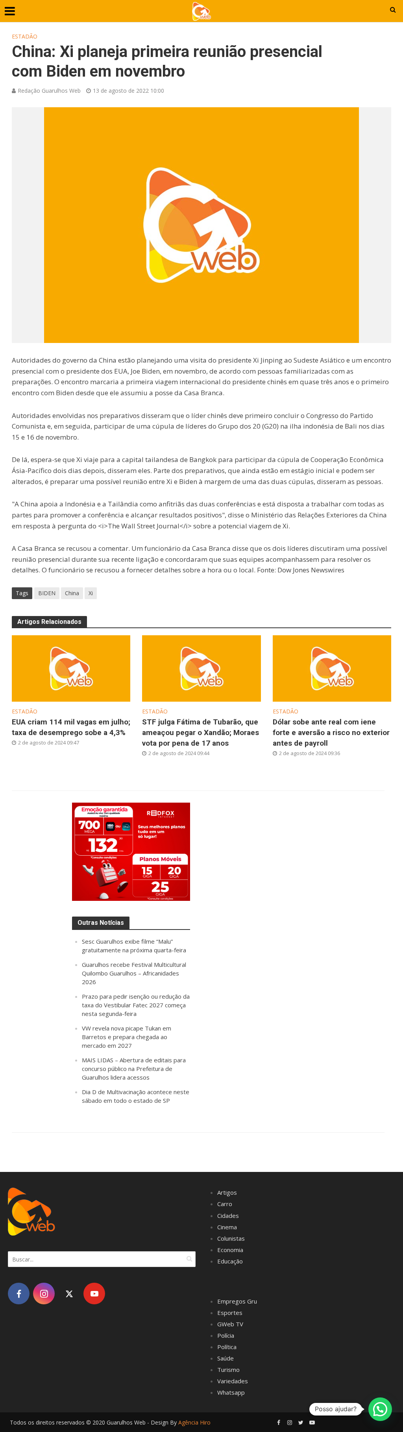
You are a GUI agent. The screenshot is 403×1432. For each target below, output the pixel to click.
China (72, 593)
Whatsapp (231, 1392)
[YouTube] (94, 1293)
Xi (91, 593)
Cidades (228, 1215)
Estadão (24, 36)
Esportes (229, 1312)
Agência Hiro (194, 1422)
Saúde (225, 1358)
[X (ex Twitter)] (69, 1293)
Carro (224, 1204)
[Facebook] (19, 1293)
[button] (380, 1409)
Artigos (227, 1192)
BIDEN (46, 593)
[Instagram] (44, 1293)
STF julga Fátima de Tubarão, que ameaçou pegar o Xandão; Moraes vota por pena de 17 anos (200, 732)
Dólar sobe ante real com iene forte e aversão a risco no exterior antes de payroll (331, 732)
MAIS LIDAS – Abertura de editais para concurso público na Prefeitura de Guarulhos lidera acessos (134, 1068)
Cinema (227, 1227)
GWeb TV (230, 1324)
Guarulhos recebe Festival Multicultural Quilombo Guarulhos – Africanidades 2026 (134, 973)
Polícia (225, 1335)
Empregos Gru (237, 1301)
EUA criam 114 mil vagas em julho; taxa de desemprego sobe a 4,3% (71, 727)
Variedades (232, 1381)
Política (227, 1347)
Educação (230, 1261)
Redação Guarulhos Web (49, 90)
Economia (230, 1250)
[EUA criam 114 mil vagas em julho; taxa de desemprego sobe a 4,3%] (71, 668)
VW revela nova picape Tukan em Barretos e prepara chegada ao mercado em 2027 (126, 1036)
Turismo (228, 1369)
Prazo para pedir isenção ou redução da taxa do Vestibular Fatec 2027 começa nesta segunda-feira (136, 1005)
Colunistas (231, 1238)
